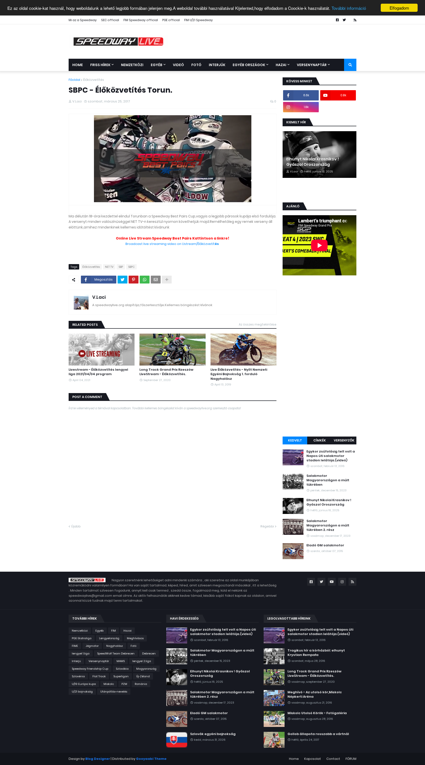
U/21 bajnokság (82, 692)
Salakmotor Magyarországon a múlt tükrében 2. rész (327, 525)
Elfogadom (399, 8)
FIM (113, 631)
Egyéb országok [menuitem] (249, 64)
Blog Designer (97, 758)
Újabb (76, 526)
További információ (349, 8)
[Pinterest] (133, 279)
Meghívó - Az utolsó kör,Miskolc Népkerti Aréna (315, 694)
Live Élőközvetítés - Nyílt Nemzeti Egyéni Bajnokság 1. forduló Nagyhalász (239, 374)
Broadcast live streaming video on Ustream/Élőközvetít (172, 243)
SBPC (131, 267)
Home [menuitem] (77, 64)
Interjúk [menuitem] (217, 64)
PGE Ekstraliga (81, 638)
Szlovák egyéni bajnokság (213, 734)
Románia (141, 684)
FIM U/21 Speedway (198, 20)
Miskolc (109, 684)
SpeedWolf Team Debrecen (116, 653)
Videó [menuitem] (178, 64)
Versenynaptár (99, 661)
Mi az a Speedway (83, 20)
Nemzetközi (80, 631)
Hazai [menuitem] (281, 64)
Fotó (134, 646)
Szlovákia (122, 669)
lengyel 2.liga (141, 661)
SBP (121, 267)
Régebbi (267, 526)
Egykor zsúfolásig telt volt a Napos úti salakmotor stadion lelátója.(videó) (330, 456)
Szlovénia (78, 676)
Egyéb (99, 631)
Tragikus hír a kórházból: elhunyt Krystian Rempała (316, 652)
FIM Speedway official (140, 20)
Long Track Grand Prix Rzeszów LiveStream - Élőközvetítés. (166, 372)
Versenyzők (344, 440)
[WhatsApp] (145, 279)
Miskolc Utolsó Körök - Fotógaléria (317, 713)
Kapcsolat (312, 758)
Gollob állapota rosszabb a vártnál (318, 734)
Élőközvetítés (93, 79)
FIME (75, 646)
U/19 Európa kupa (84, 684)
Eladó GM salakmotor (325, 545)
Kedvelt (295, 440)
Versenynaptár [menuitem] (312, 64)
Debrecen (149, 653)
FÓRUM (351, 758)
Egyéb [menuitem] (156, 64)
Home (294, 758)
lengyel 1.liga (81, 653)
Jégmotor (92, 646)
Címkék (319, 440)
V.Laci (99, 297)
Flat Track (99, 676)
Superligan (121, 676)
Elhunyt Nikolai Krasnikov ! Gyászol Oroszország (312, 161)
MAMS (121, 661)
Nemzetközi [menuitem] (132, 64)
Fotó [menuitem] (196, 64)
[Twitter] (122, 279)
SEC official (110, 20)
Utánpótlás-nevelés (113, 692)
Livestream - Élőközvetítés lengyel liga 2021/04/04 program (98, 372)
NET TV (109, 267)
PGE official (171, 20)
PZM (124, 684)
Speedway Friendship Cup (90, 669)
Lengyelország (109, 638)
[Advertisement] (319, 356)
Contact (333, 758)
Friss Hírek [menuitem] (100, 64)
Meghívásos (135, 638)
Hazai (127, 631)
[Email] (156, 279)
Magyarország (146, 669)
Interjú (76, 661)
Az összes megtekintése (257, 324)
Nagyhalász (114, 646)
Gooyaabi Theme (151, 758)
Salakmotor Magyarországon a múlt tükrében (327, 480)
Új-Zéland (143, 676)
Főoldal (74, 79)
